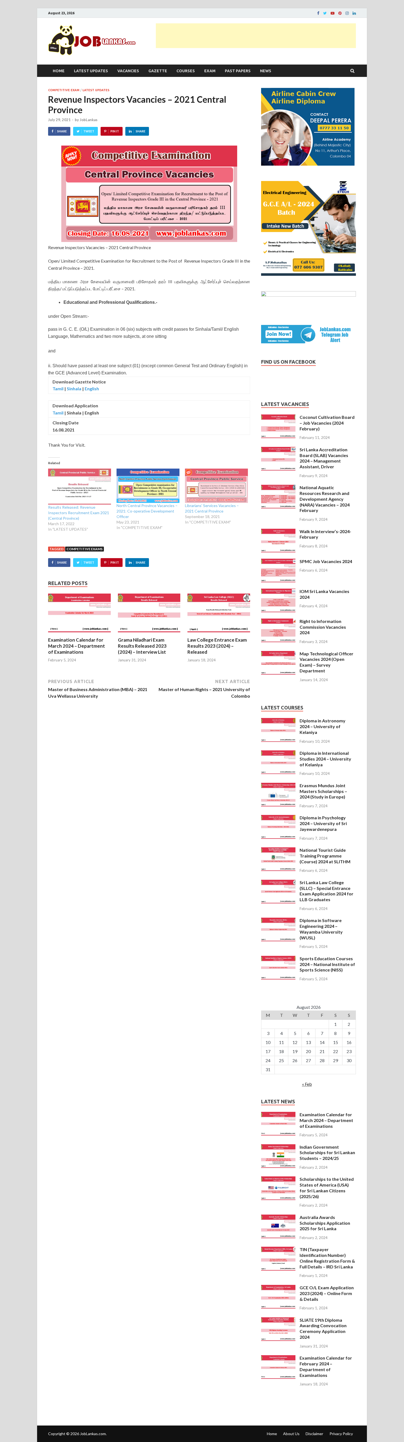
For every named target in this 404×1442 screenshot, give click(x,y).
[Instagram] (347, 13)
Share (62, 131)
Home (59, 71)
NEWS (265, 71)
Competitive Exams (85, 549)
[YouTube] (332, 13)
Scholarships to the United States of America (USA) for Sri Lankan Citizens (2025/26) (327, 1187)
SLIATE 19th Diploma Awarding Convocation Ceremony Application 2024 (323, 1328)
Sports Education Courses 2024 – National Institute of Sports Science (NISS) (327, 964)
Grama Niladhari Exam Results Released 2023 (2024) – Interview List (142, 646)
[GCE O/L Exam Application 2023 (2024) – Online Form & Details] (278, 1288)
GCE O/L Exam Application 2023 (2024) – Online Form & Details (327, 1293)
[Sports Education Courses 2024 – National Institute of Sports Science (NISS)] (278, 959)
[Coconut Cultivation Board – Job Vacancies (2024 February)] (278, 417)
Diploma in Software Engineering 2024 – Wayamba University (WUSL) (321, 929)
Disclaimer (314, 1433)
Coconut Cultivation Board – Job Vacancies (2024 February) (327, 422)
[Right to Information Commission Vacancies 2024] (278, 621)
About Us (291, 1433)
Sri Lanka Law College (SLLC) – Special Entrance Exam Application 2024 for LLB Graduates (326, 891)
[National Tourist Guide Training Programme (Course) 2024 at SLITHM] (278, 850)
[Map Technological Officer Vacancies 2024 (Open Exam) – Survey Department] (278, 654)
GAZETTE (157, 71)
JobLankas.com (93, 1433)
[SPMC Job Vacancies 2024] (278, 561)
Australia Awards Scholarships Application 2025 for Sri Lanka (325, 1223)
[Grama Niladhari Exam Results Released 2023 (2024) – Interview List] (149, 633)
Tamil (57, 388)
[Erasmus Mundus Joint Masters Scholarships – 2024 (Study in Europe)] (278, 786)
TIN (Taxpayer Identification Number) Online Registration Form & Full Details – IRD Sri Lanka (327, 1258)
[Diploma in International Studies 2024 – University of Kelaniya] (278, 753)
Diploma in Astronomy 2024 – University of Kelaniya (322, 726)
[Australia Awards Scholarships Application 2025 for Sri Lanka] (278, 1217)
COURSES (185, 71)
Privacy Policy (341, 1433)
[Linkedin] (354, 13)
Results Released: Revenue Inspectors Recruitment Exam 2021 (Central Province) (78, 512)
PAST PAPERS (238, 71)
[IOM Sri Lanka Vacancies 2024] (278, 591)
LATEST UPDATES (91, 71)
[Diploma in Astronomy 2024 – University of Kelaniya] (278, 721)
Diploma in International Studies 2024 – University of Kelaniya (325, 758)
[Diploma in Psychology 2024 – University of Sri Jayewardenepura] (278, 818)
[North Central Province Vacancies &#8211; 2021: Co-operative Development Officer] (148, 486)
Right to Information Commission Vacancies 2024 (323, 627)
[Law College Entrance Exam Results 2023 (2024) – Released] (218, 633)
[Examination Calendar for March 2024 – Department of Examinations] (79, 633)
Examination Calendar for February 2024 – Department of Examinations (326, 1366)
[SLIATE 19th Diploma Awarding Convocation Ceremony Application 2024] (278, 1320)
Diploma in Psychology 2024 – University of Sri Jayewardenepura (323, 823)
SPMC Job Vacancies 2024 (326, 561)
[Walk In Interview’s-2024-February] (278, 532)
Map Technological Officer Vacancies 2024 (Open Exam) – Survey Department (326, 662)
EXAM (209, 71)
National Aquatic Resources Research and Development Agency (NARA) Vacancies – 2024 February (325, 499)
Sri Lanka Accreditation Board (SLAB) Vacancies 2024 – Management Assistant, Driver (324, 458)
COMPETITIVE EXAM (63, 90)
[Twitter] (325, 13)
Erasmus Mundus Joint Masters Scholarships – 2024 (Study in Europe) (323, 791)
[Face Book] (318, 13)
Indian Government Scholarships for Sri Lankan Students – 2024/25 (327, 1152)
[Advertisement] (256, 35)
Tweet (88, 131)
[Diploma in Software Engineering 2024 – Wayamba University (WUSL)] (278, 920)
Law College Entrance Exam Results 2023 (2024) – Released (217, 646)
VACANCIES (128, 71)
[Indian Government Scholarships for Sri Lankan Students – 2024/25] (278, 1147)
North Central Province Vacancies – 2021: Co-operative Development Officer (147, 511)
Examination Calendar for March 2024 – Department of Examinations (76, 646)
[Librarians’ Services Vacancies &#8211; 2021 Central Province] (216, 486)
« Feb (307, 1084)
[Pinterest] (340, 13)
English (92, 388)
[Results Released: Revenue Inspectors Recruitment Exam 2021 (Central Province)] (79, 487)
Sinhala (74, 388)
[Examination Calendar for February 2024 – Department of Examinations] (278, 1358)
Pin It (114, 131)
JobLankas (89, 120)
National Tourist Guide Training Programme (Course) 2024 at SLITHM (325, 855)
